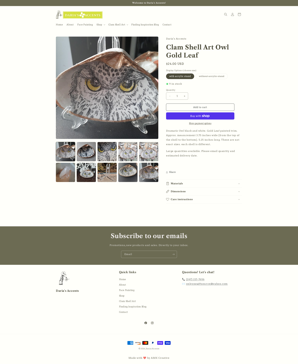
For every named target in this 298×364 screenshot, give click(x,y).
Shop (122, 296)
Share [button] (172, 172)
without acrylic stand (213, 77)
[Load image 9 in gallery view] (128, 172)
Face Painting (127, 290)
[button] (100, 24)
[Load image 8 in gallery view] (107, 172)
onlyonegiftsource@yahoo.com (207, 283)
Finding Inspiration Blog (133, 306)
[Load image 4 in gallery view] (128, 151)
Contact (123, 312)
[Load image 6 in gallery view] (65, 172)
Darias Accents (152, 349)
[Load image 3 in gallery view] (107, 151)
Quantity (170, 90)
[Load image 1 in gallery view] (65, 151)
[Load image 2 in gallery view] (86, 151)
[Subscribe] (173, 254)
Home (122, 279)
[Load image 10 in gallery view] (148, 172)
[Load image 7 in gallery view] (86, 172)
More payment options (200, 123)
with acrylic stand (180, 76)
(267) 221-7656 (195, 279)
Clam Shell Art (127, 301)
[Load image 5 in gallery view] (148, 151)
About (122, 285)
